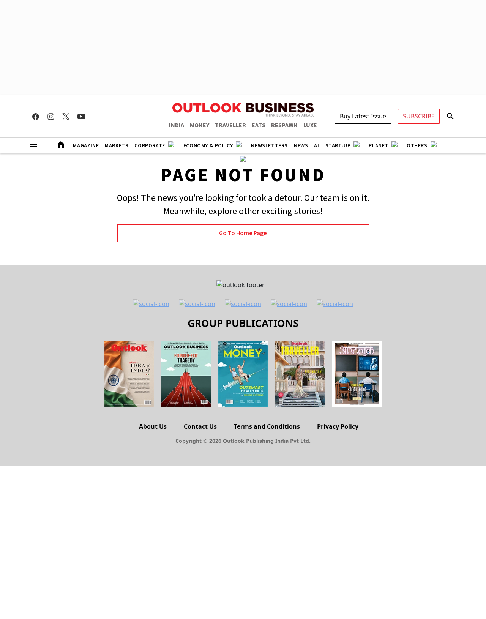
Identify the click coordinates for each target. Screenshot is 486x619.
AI (316, 146)
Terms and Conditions (267, 426)
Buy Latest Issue (363, 116)
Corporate (149, 146)
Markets (116, 146)
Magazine (86, 146)
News (301, 146)
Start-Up (338, 146)
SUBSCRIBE (419, 116)
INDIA (176, 125)
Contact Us (200, 426)
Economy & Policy (208, 146)
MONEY (199, 125)
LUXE (310, 125)
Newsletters (269, 146)
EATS (258, 125)
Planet (378, 146)
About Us (153, 426)
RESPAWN (284, 125)
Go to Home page (243, 233)
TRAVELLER (230, 125)
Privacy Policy (337, 426)
